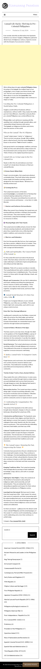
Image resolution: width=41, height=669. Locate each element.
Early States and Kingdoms (13, 577)
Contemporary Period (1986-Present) (16, 573)
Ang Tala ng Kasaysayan (12, 559)
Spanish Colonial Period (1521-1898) (16, 642)
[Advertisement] (20, 65)
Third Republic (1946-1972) (13, 651)
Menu (35, 14)
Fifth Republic (8, 582)
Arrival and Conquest (11, 564)
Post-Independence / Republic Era (15, 615)
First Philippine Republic (12, 590)
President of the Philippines (13, 629)
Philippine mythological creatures (15, 606)
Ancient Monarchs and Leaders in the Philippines (20, 552)
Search (7, 530)
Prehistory (7, 624)
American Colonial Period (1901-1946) (17, 548)
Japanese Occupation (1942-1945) (15, 595)
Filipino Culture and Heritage (13, 586)
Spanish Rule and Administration (14, 646)
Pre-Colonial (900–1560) (17, 521)
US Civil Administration (11, 655)
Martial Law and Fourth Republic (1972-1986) (19, 599)
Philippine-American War (12, 611)
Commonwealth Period (11, 568)
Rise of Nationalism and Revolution (15, 638)
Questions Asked (9, 633)
